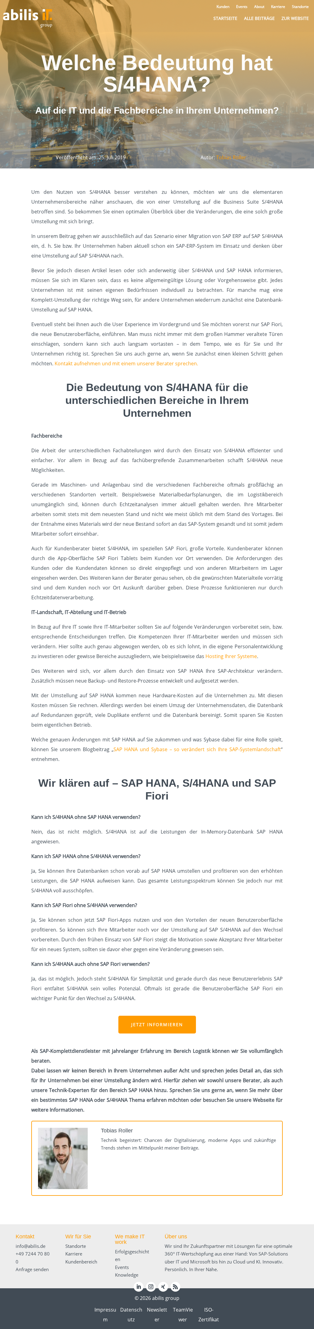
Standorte (75, 1246)
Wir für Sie (78, 1236)
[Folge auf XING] (163, 1287)
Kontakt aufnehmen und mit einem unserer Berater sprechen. (126, 363)
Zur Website (295, 18)
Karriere (73, 1254)
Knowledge (126, 1275)
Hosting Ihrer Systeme (231, 656)
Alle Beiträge (259, 18)
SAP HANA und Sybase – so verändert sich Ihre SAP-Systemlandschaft (197, 749)
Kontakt (25, 1236)
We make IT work (130, 1239)
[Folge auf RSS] (175, 1287)
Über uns (176, 1236)
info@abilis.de (30, 1246)
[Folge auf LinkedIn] (139, 1287)
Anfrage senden (32, 1269)
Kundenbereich (81, 1262)
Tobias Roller (231, 157)
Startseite (225, 18)
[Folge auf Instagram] (151, 1287)
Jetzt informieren (157, 1024)
